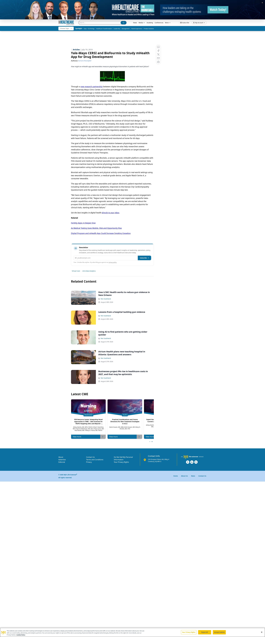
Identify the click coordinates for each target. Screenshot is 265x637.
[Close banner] (262, 2)
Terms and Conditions (94, 459)
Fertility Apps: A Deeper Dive (83, 223)
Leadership (117, 29)
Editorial (61, 462)
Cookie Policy (20, 635)
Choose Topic (64, 28)
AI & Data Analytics (89, 271)
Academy (150, 23)
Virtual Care (76, 271)
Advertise (62, 459)
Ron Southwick (106, 299)
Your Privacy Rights (121, 462)
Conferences (159, 23)
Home (175, 476)
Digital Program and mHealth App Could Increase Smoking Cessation (101, 233)
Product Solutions (149, 29)
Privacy (89, 462)
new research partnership (92, 86)
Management (125, 29)
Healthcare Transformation (104, 29)
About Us (184, 476)
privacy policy (113, 262)
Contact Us (90, 457)
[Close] (261, 632)
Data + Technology (89, 29)
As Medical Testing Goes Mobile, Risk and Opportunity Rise (96, 228)
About (60, 457)
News (135, 23)
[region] (132, 632)
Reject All (204, 632)
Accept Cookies (219, 632)
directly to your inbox (110, 212)
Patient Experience (136, 29)
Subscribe (143, 258)
